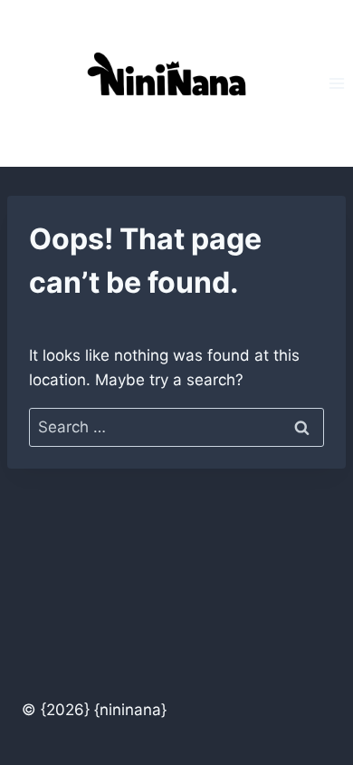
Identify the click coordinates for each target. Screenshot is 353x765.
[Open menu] (336, 83)
